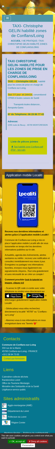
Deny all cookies (39, 441)
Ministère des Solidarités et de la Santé (20, 386)
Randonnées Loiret (11, 380)
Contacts (11, 338)
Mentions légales (12, 433)
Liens (8, 369)
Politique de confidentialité (35, 433)
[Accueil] (26, 7)
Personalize (28, 445)
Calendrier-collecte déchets (15, 377)
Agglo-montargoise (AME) (20, 405)
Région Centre (18, 422)
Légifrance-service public (14, 389)
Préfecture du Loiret (17, 417)
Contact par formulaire (14, 358)
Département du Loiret (18, 411)
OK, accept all (18, 441)
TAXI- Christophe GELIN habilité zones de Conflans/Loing (27, 44)
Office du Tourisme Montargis (16, 383)
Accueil (16, 41)
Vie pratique (29, 41)
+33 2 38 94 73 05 (10, 354)
